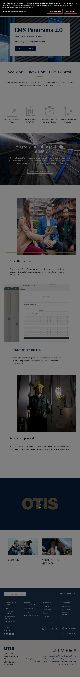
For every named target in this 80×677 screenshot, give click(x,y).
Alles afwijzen (70, 11)
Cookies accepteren (54, 11)
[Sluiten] (76, 3)
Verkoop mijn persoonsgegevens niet (14, 11)
